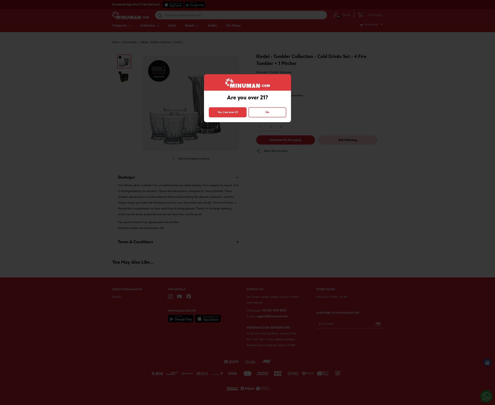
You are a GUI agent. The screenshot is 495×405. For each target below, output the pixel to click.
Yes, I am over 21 (228, 112)
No (267, 112)
